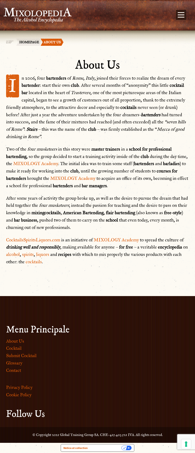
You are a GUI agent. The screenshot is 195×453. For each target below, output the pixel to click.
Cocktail (14, 348)
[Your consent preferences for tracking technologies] (186, 444)
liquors (42, 254)
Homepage (29, 42)
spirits (28, 254)
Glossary (14, 363)
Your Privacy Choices (106, 447)
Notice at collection (75, 447)
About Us (15, 341)
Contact (13, 370)
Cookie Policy (18, 395)
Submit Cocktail (21, 355)
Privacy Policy (19, 387)
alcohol (13, 254)
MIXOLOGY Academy (35, 163)
